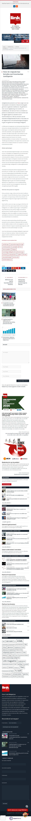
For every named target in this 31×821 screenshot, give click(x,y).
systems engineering (15, 95)
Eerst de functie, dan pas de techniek (14, 631)
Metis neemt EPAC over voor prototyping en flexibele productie (17, 543)
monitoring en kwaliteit (14, 87)
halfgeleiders (18, 652)
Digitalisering (17, 647)
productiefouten (12, 254)
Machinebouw (21, 86)
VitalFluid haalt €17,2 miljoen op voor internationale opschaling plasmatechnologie (9, 321)
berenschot (12, 644)
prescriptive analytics (7, 90)
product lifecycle (24, 90)
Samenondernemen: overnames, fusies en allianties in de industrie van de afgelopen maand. (17, 568)
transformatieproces (7, 259)
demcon (10, 647)
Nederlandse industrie (8, 664)
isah (17, 655)
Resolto (24, 254)
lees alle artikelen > (6, 502)
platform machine (14, 89)
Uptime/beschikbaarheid (7, 97)
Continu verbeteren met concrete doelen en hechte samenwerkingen (17, 491)
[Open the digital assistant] (25, 814)
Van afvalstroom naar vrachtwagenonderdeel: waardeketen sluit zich (8, 304)
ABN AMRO (9, 641)
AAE (4, 641)
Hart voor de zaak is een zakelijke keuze (15, 495)
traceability (16, 96)
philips (20, 664)
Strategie (26, 94)
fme (21, 650)
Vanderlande (6, 676)
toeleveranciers (6, 671)
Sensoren (16, 92)
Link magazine (9, 660)
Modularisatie (5, 87)
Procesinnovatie (16, 90)
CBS (25, 644)
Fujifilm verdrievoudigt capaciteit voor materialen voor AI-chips (17, 535)
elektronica (5, 650)
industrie (5, 655)
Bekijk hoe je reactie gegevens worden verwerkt (13, 386)
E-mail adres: (5, 723)
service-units (16, 257)
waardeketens (25, 97)
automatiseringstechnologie (17, 244)
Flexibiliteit (21, 82)
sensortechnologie (7, 257)
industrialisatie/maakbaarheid (16, 84)
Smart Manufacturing (13, 94)
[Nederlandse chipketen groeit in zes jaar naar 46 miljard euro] (8, 331)
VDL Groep (20, 676)
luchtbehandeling (6, 86)
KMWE (4, 657)
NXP (15, 664)
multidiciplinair (5, 89)
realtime (19, 254)
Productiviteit (21, 91)
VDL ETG (15, 676)
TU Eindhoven (7, 674)
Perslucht (5, 254)
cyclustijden (15, 247)
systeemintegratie (6, 95)
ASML (20, 641)
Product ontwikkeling (7, 91)
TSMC (12, 671)
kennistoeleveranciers (22, 85)
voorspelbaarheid (17, 97)
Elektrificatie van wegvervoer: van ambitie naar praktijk (16, 514)
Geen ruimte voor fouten (11, 627)
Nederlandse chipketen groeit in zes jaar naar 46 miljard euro (9, 339)
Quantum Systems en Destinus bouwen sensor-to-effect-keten (17, 564)
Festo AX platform (7, 249)
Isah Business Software (23, 655)
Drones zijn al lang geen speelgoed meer (15, 624)
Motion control (24, 87)
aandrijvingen (6, 244)
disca (23, 647)
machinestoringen (19, 252)
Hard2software (5, 84)
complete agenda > (6, 522)
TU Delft (18, 671)
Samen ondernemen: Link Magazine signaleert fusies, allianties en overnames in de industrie (16, 560)
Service (20, 92)
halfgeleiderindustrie (8, 652)
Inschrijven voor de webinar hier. (9, 240)
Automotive (5, 644)
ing (10, 655)
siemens (10, 667)
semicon (5, 667)
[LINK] (15, 20)
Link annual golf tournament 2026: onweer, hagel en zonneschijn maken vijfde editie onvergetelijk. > (17, 434)
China (4, 647)
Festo (18, 103)
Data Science (9, 82)
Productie (15, 91)
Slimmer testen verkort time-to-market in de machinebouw (16, 510)
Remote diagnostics (9, 92)
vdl (10, 676)
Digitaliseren (16, 82)
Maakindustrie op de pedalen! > (21, 474)
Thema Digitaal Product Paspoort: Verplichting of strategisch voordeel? (16, 518)
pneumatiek (21, 89)
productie (26, 664)
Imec (24, 652)
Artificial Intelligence (7, 81)
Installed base (13, 85)
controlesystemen (7, 247)
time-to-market (9, 96)
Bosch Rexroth (19, 644)
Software (21, 94)
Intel (13, 655)
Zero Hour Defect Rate (7, 99)
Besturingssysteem (16, 81)
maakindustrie (14, 86)
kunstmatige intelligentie (8, 252)
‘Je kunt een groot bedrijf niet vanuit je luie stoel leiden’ (16, 499)
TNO (22, 667)
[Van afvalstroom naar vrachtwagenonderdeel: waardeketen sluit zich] (8, 296)
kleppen (14, 249)
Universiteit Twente (20, 674)
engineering (12, 650)
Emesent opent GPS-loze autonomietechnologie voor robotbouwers (17, 539)
